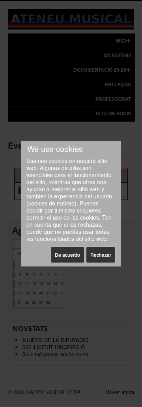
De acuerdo (67, 254)
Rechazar (100, 254)
